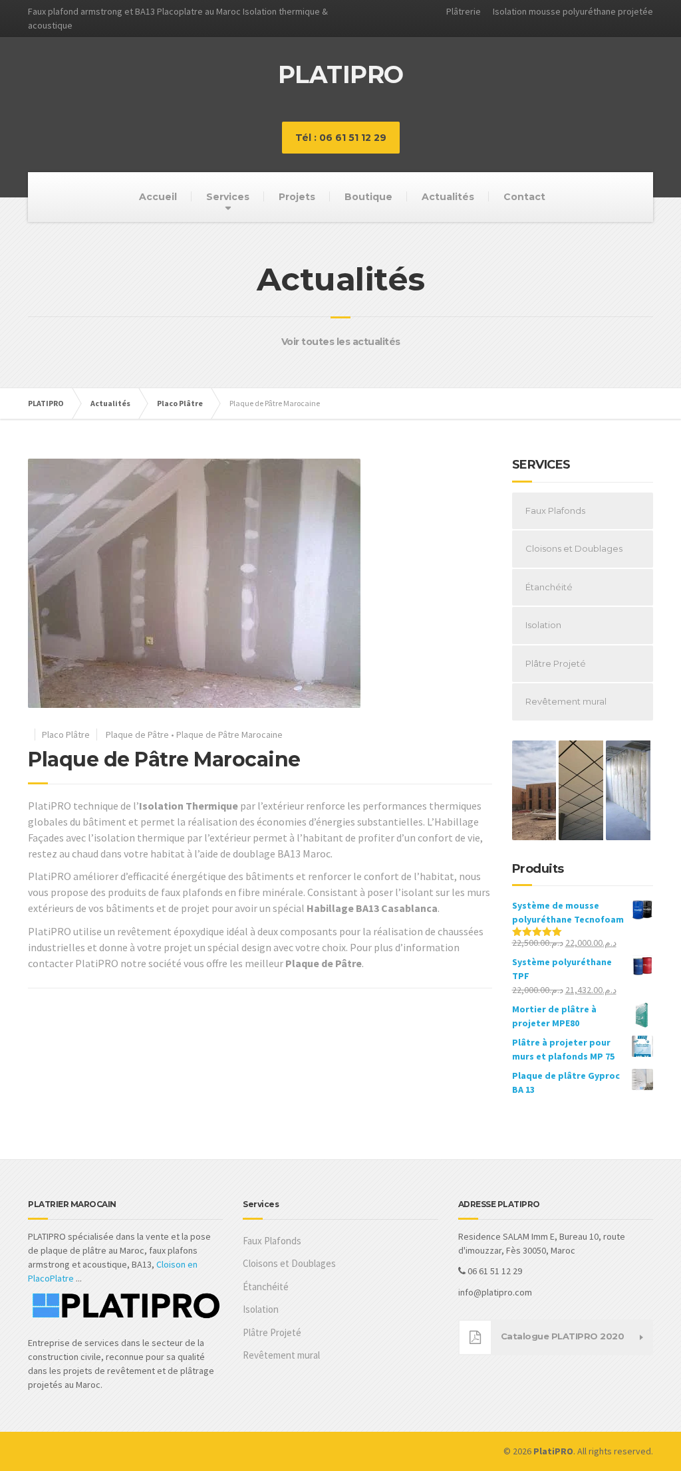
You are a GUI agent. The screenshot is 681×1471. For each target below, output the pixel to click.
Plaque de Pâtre (137, 734)
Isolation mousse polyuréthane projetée (573, 11)
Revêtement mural (566, 701)
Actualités (448, 197)
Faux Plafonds (555, 510)
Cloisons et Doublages (573, 548)
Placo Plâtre (66, 734)
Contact (524, 197)
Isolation (543, 625)
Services (227, 197)
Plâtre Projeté (555, 663)
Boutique (368, 197)
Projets (297, 197)
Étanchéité (549, 587)
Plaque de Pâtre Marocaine (229, 734)
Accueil (158, 197)
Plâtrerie (463, 11)
